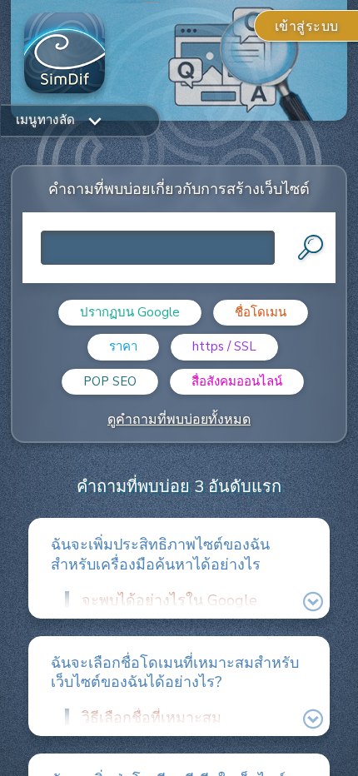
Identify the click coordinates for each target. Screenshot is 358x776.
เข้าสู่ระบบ (307, 26)
